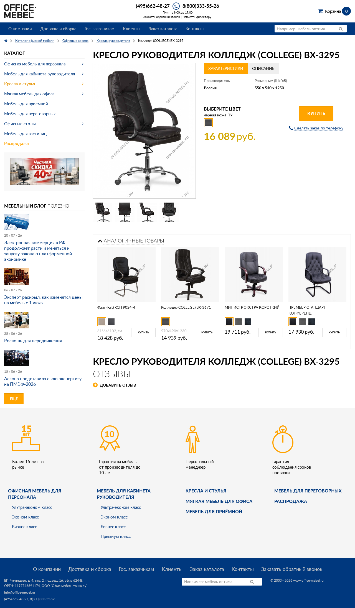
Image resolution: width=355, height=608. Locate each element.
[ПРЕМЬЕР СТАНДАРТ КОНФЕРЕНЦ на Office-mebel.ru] (317, 274)
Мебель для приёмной (214, 511)
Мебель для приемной (26, 103)
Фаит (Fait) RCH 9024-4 (116, 307)
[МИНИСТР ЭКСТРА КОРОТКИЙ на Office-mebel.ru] (253, 274)
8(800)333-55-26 (200, 5)
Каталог (14, 53)
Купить (316, 113)
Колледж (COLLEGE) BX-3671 (186, 307)
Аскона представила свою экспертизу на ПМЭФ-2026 (43, 381)
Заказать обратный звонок (161, 17)
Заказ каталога (163, 28)
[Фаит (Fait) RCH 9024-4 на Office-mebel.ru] (126, 274)
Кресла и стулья (19, 83)
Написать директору (196, 17)
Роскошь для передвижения (33, 341)
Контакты (195, 28)
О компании (20, 28)
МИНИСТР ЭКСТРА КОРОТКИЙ (252, 307)
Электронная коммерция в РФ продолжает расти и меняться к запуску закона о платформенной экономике (38, 250)
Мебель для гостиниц (25, 133)
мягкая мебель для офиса (219, 501)
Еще (14, 398)
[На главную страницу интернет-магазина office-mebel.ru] (20, 10)
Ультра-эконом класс (32, 507)
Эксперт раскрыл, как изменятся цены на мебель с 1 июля (43, 300)
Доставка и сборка (58, 28)
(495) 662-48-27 (16, 599)
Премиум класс (116, 536)
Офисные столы (20, 123)
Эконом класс (25, 517)
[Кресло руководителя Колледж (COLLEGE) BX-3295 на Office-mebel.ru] (144, 130)
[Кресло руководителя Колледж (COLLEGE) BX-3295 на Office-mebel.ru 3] (147, 212)
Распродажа (16, 143)
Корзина (336, 11)
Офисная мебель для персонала (34, 64)
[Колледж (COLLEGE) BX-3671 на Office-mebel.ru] (190, 274)
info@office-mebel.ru (19, 592)
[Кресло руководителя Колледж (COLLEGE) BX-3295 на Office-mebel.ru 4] (169, 212)
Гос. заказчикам (100, 28)
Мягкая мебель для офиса (29, 93)
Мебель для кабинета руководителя (39, 73)
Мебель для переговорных (29, 113)
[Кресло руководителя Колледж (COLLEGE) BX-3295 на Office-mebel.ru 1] (102, 212)
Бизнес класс (24, 526)
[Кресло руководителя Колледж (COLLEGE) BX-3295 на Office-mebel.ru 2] (125, 212)
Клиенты (131, 28)
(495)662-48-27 (153, 5)
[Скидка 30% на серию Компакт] (44, 170)
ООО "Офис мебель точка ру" (64, 585)
